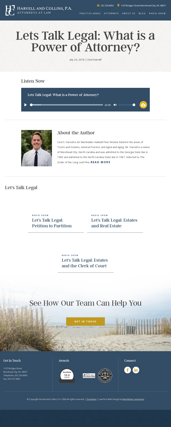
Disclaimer (92, 399)
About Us (128, 13)
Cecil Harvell (94, 59)
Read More (101, 162)
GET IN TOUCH (85, 321)
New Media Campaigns (133, 399)
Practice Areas (90, 13)
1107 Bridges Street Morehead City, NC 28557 (143, 5)
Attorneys (111, 13)
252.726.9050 (107, 5)
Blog (142, 13)
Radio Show (157, 13)
